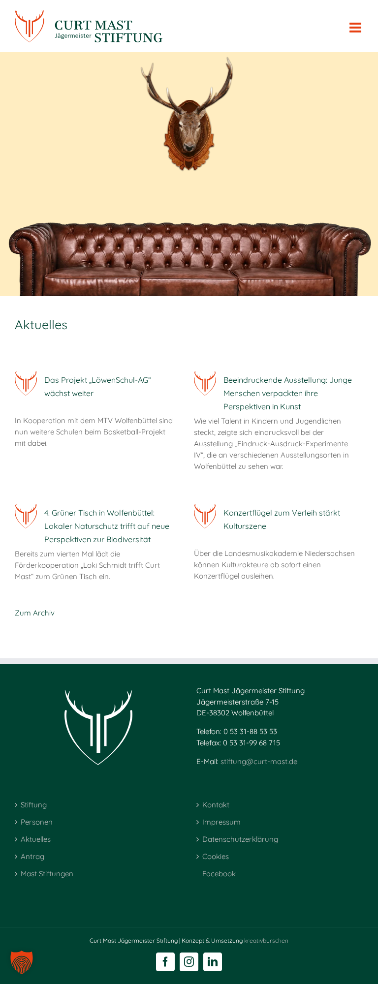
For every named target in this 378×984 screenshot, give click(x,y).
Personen (37, 822)
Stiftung (34, 804)
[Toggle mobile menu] (356, 22)
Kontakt (215, 804)
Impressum (221, 822)
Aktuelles (36, 839)
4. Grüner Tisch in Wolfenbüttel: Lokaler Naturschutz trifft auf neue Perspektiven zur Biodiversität (106, 526)
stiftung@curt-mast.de (258, 761)
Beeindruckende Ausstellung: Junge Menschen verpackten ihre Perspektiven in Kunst (287, 393)
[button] (21, 962)
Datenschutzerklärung (240, 839)
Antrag (32, 856)
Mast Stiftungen (47, 873)
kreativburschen (266, 940)
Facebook (219, 873)
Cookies (215, 856)
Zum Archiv (35, 612)
